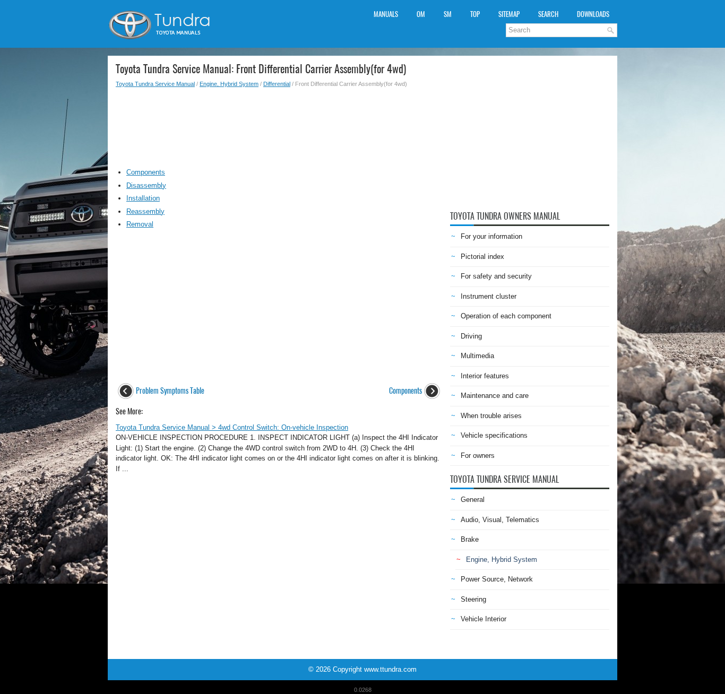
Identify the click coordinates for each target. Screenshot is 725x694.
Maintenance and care (495, 396)
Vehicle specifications (494, 435)
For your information (491, 236)
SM (448, 14)
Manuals (386, 14)
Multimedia (477, 356)
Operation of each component (506, 316)
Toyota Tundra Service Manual (155, 84)
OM (421, 14)
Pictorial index (482, 257)
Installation (143, 198)
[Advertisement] (279, 125)
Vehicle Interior (483, 619)
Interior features (485, 376)
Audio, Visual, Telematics (500, 520)
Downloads (593, 14)
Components (145, 172)
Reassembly (145, 211)
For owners (478, 455)
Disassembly (146, 185)
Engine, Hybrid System (229, 84)
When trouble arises (491, 416)
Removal (139, 224)
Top (475, 14)
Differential (276, 84)
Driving (471, 336)
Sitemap (509, 14)
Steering (473, 599)
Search (548, 14)
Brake (470, 539)
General (473, 500)
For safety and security (496, 276)
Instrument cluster (488, 296)
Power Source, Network (497, 579)
